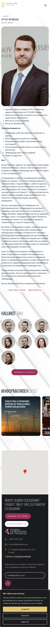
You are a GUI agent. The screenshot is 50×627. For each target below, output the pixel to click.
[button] (4, 441)
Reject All (25, 622)
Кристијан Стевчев (17, 290)
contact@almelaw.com (18, 544)
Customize (25, 616)
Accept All (25, 609)
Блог (6, 16)
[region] (25, 608)
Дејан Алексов (34, 290)
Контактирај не (16, 524)
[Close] (48, 590)
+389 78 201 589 (16, 539)
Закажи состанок (24, 372)
